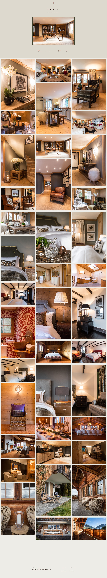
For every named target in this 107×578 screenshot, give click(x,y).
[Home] (53, 3)
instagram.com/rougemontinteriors (41, 569)
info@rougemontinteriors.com (39, 568)
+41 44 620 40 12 (71, 571)
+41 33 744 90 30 (64, 571)
